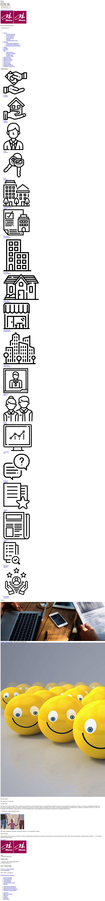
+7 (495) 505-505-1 (9, 869)
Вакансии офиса (7, 58)
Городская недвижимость (12, 43)
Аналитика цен (7, 61)
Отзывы (5, 896)
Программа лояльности (9, 66)
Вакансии (5, 895)
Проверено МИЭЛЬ (8, 65)
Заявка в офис (4, 68)
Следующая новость (5, 813)
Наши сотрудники (7, 894)
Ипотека (8, 39)
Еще (4, 50)
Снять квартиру (10, 38)
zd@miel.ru (6, 870)
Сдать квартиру (10, 36)
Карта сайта (6, 899)
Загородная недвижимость (12, 44)
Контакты (5, 49)
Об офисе (5, 48)
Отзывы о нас (9, 54)
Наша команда (9, 52)
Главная (2, 642)
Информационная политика (7, 875)
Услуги (5, 32)
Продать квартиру (10, 34)
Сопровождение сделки (12, 40)
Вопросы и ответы (10, 53)
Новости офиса (10, 56)
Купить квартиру (10, 35)
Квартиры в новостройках (9, 890)
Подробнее (3, 839)
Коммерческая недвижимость (13, 45)
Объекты (5, 41)
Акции (5, 47)
